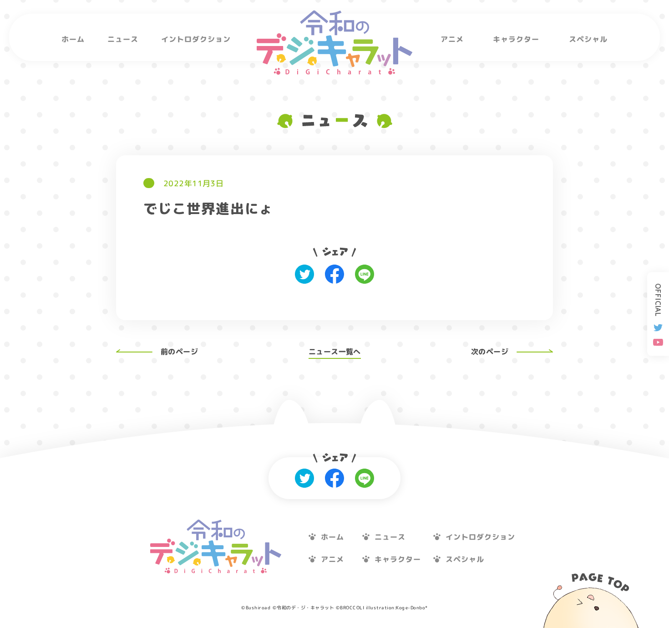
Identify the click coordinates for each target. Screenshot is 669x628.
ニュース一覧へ (335, 352)
